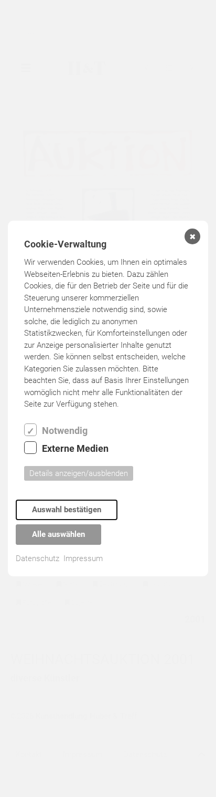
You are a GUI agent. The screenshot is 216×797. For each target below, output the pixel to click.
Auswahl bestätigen (66, 509)
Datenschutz (37, 558)
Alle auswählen (58, 534)
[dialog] (108, 398)
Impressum (83, 558)
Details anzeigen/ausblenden (78, 473)
